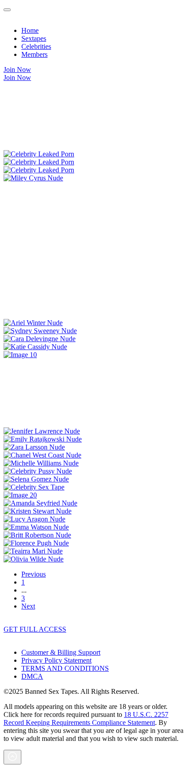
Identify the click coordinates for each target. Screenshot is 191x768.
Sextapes (33, 38)
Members (34, 54)
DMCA (32, 676)
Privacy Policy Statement (56, 660)
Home (30, 30)
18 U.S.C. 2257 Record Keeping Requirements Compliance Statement (86, 718)
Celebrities (36, 46)
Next (28, 606)
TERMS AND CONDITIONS (65, 668)
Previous (33, 574)
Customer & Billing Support (60, 652)
